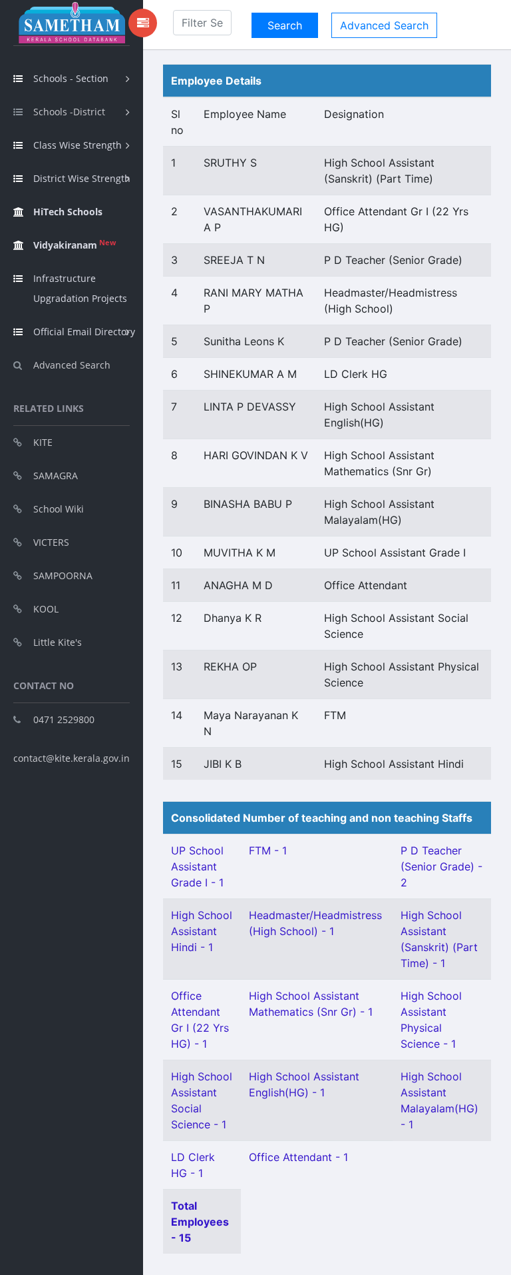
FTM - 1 (268, 850)
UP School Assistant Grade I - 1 (197, 866)
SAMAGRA (55, 475)
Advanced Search (71, 365)
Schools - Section (70, 78)
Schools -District (69, 111)
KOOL (46, 609)
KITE (43, 442)
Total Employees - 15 (200, 1221)
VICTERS (51, 542)
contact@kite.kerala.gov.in (71, 758)
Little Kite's (57, 642)
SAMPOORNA (62, 575)
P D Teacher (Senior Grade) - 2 (441, 866)
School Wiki (58, 509)
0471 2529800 (63, 719)
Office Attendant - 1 (298, 1157)
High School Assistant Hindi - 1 (201, 931)
